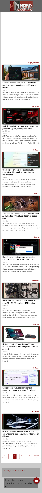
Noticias (36, 150)
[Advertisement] (21, 35)
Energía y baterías (33, 63)
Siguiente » (36, 456)
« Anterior (4, 456)
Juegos (36, 193)
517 (30, 455)
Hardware (35, 106)
